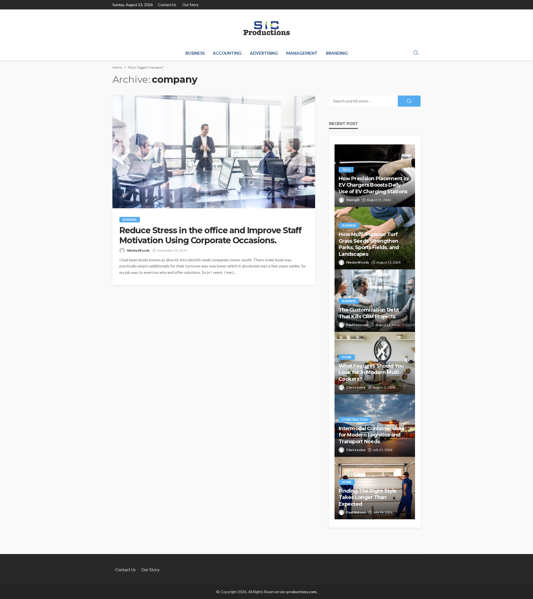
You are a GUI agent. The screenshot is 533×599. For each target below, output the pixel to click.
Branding (337, 53)
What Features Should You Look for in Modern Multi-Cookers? (371, 372)
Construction (355, 419)
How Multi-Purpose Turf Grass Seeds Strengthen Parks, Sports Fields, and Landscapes (369, 244)
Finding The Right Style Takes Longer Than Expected (367, 497)
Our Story (190, 4)
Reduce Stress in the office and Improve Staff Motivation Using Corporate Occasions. (210, 235)
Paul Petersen (357, 325)
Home (346, 357)
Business (195, 53)
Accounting (227, 53)
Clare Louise (355, 387)
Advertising (264, 53)
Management (302, 53)
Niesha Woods (138, 250)
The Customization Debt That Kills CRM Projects (369, 313)
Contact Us (167, 4)
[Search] (416, 53)
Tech (346, 169)
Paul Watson (356, 512)
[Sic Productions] (266, 27)
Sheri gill (352, 200)
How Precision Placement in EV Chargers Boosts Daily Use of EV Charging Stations (373, 185)
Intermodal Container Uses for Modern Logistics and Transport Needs (371, 435)
